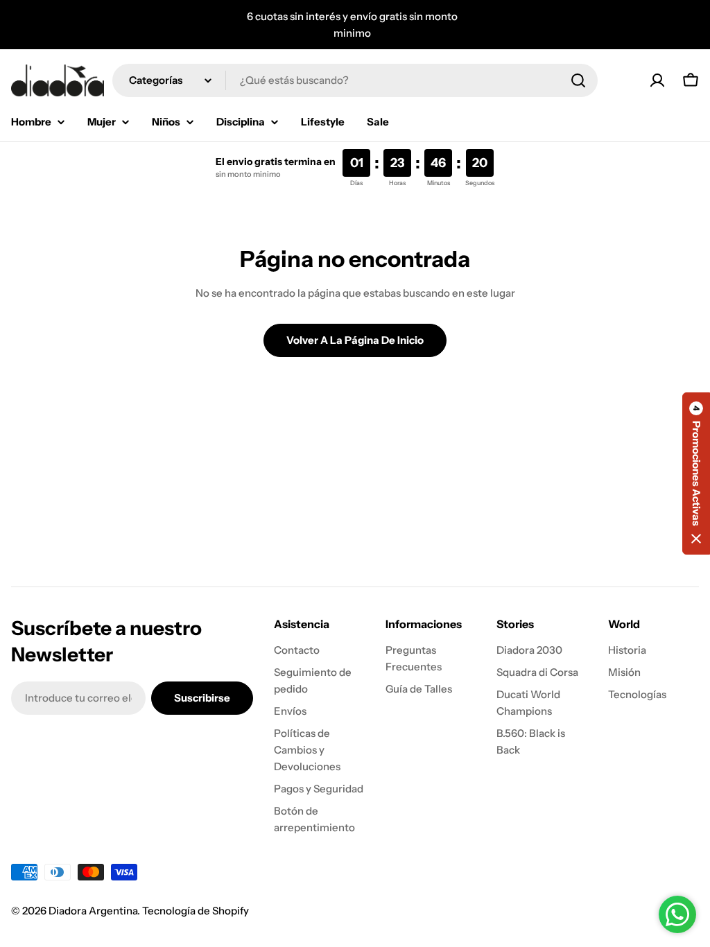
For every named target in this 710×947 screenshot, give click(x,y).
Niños (166, 121)
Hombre (31, 121)
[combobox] (355, 80)
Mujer (101, 121)
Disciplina (240, 121)
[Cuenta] (657, 80)
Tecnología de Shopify (195, 910)
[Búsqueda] (578, 80)
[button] (696, 473)
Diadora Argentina (93, 910)
